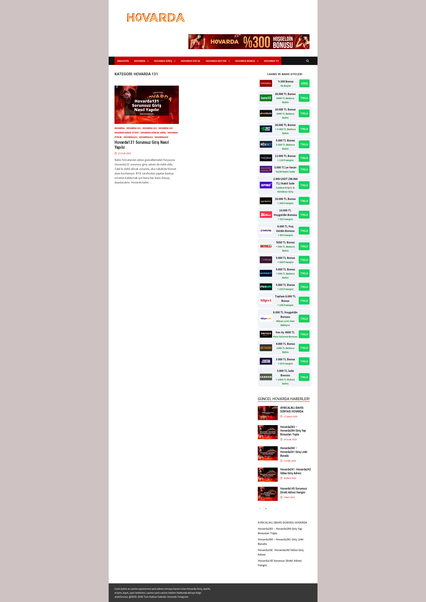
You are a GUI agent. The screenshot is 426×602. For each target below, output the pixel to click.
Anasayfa (123, 60)
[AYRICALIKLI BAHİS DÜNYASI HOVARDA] (268, 408)
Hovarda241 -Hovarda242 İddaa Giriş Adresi (295, 471)
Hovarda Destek (216, 60)
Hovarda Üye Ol (191, 60)
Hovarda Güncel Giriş (153, 132)
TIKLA (304, 98)
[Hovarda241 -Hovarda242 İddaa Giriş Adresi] (268, 470)
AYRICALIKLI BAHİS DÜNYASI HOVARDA (292, 409)
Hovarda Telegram (177, 596)
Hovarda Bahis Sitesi (126, 132)
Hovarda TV (271, 60)
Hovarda (139, 60)
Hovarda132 (146, 137)
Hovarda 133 (165, 128)
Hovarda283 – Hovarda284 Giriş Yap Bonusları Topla (293, 430)
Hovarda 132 (149, 128)
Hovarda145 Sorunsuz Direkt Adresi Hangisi (293, 490)
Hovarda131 (130, 137)
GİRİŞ (304, 83)
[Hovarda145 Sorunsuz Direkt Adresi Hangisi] (268, 489)
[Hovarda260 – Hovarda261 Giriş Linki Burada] (268, 448)
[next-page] (265, 508)
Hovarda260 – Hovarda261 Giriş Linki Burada (293, 451)
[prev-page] (260, 508)
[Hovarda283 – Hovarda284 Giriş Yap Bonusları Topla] (268, 427)
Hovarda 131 (133, 128)
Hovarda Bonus (245, 60)
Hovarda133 (161, 137)
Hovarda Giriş (163, 60)
